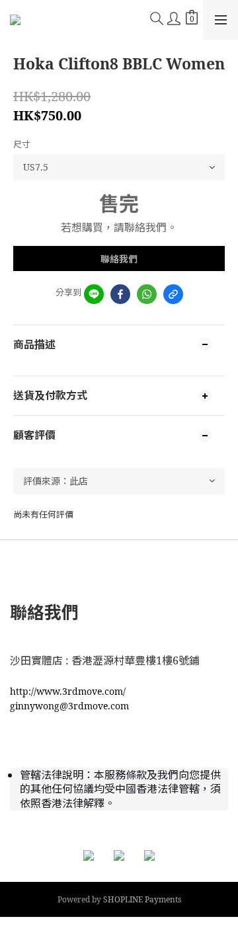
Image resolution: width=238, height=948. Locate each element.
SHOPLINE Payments (142, 899)
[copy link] (173, 294)
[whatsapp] (147, 294)
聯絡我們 (119, 259)
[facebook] (120, 294)
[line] (94, 294)
